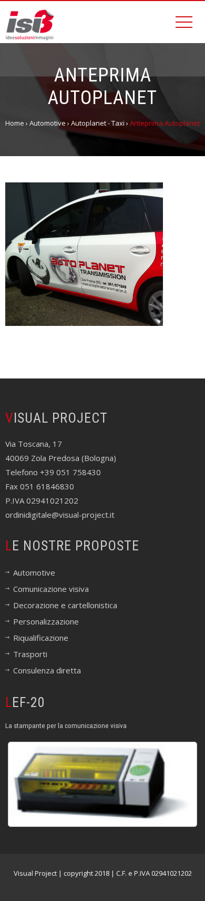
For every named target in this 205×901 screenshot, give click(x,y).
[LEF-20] (102, 784)
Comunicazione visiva (51, 588)
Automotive (34, 572)
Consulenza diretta (47, 670)
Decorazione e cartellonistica (65, 605)
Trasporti (30, 654)
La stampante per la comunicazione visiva (66, 725)
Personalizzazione (46, 621)
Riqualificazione (40, 637)
